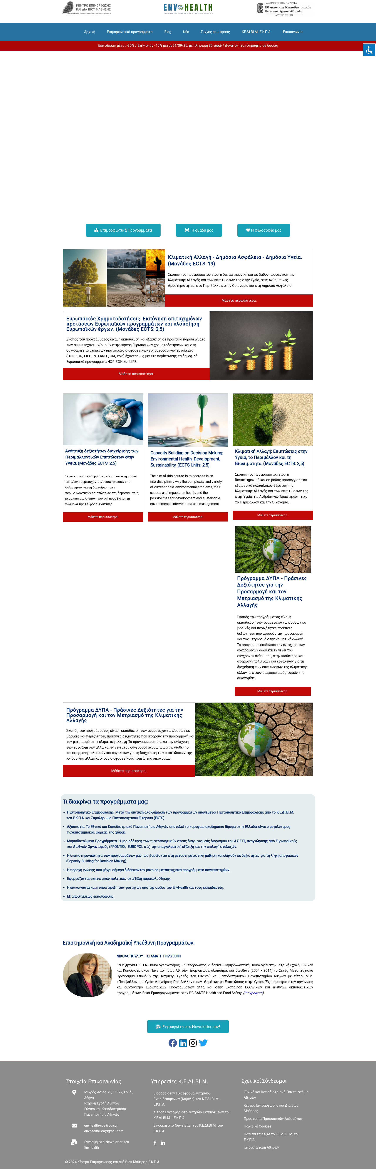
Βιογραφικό (253, 993)
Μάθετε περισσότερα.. (239, 300)
